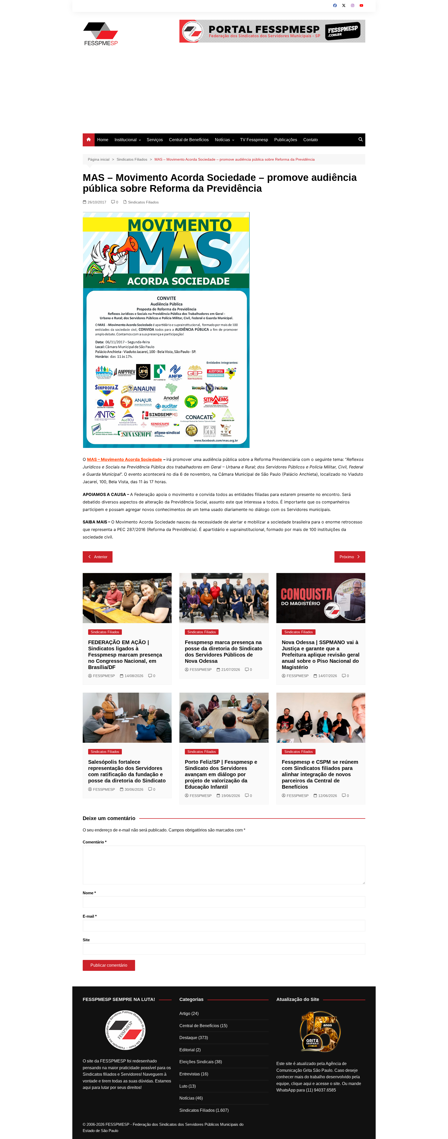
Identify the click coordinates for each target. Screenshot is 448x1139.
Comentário (95, 842)
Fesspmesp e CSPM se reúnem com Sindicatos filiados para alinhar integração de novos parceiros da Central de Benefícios (320, 774)
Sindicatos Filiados (143, 202)
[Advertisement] (224, 94)
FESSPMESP (104, 676)
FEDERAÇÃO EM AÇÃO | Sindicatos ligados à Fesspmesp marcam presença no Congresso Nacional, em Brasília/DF (125, 654)
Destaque (188, 1037)
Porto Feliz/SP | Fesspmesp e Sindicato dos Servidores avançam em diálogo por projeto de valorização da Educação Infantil (221, 774)
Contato (310, 140)
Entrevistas (189, 1074)
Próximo (347, 557)
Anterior (100, 557)
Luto (183, 1086)
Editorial (187, 1050)
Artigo (184, 1013)
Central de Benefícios (189, 140)
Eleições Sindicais (196, 1062)
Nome (89, 893)
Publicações (285, 140)
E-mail (90, 916)
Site (86, 940)
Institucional (126, 140)
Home (102, 140)
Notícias (222, 140)
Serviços (155, 140)
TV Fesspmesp (254, 140)
